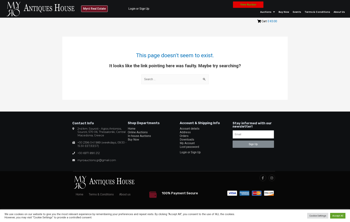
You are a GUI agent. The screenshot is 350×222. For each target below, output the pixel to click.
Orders (184, 136)
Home (131, 128)
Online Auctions (138, 132)
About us (339, 12)
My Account (187, 143)
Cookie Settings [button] (317, 215)
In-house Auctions (139, 136)
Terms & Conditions (317, 12)
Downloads (187, 139)
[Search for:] (175, 79)
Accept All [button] (337, 215)
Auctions (265, 12)
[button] (94, 8)
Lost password (189, 147)
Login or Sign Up (138, 8)
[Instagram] (272, 178)
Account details (189, 128)
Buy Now (284, 12)
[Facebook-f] (263, 178)
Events (297, 12)
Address (185, 132)
